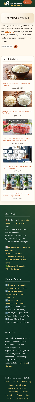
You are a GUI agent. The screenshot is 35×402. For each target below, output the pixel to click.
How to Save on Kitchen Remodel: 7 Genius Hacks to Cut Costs (17, 167)
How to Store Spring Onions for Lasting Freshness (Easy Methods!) (16, 195)
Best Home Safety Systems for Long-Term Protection (14, 294)
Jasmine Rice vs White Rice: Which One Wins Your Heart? (17, 112)
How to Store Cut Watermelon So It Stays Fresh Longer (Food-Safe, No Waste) (16, 140)
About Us (24, 363)
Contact (9, 366)
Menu (28, 2)
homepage (9, 31)
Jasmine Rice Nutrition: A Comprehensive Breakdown (16, 84)
